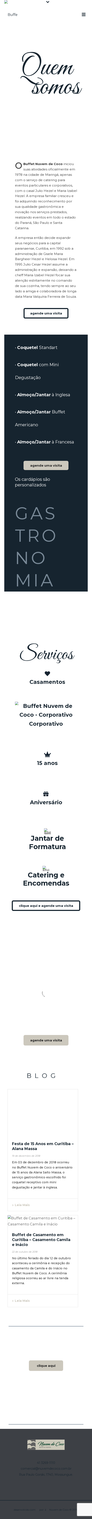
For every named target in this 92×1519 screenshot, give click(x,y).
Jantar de (47, 838)
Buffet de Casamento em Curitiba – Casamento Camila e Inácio (41, 1239)
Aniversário (46, 802)
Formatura (47, 846)
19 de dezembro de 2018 (26, 1155)
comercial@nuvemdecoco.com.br (46, 1468)
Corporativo (46, 724)
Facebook (44, 1396)
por (42, 1509)
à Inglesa (43, 394)
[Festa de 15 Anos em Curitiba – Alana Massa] (43, 1112)
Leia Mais (22, 1205)
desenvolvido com (25, 1509)
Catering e (46, 875)
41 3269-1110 (46, 1463)
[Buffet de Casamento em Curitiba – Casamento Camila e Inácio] (43, 1221)
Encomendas (46, 883)
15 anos (47, 763)
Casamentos (47, 682)
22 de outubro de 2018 (24, 1251)
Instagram (46, 1403)
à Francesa (45, 442)
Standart (37, 347)
